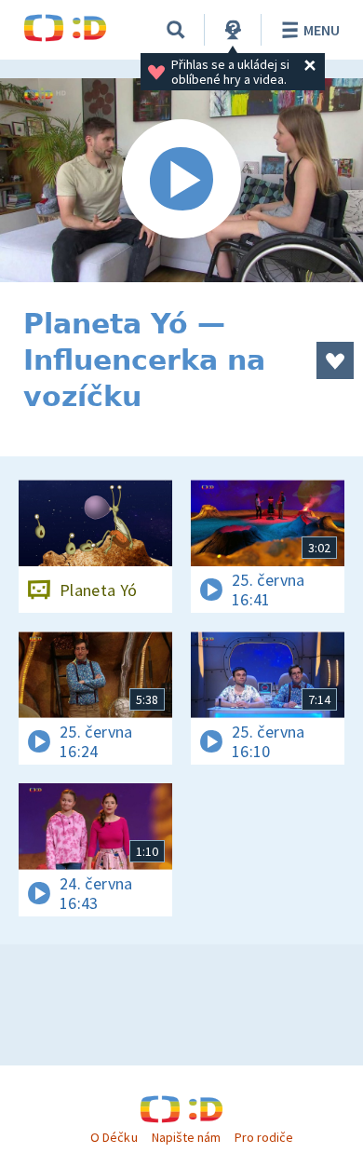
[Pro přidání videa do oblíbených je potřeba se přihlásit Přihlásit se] (335, 360)
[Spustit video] (181, 180)
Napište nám (186, 1137)
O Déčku (113, 1137)
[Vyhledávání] (176, 30)
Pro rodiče (264, 1137)
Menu (321, 29)
